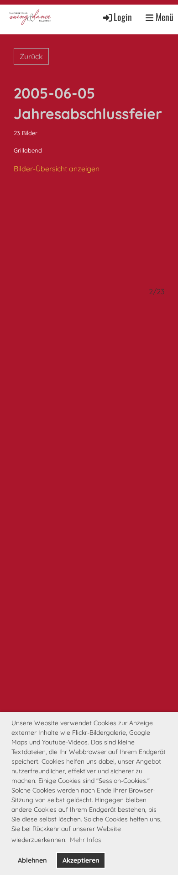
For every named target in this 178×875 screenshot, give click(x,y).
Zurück (31, 56)
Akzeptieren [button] (81, 860)
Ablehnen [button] (32, 860)
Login (123, 17)
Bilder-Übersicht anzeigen (56, 168)
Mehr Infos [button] (85, 840)
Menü (163, 17)
